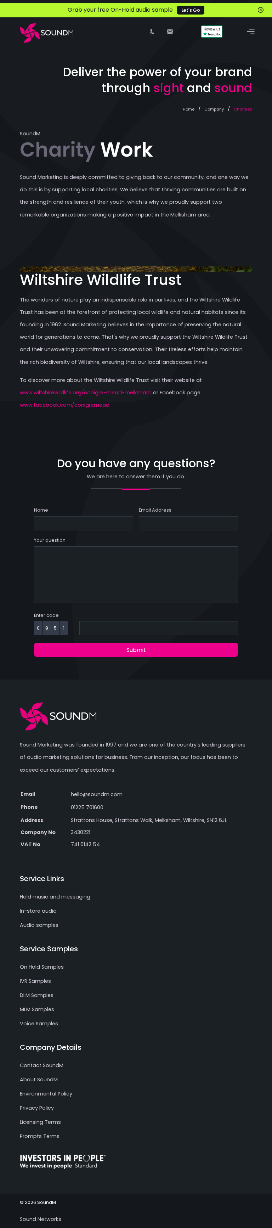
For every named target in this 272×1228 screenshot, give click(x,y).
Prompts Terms (40, 1136)
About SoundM (39, 1079)
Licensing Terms (40, 1122)
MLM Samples (37, 1009)
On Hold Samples (42, 966)
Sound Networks (40, 1219)
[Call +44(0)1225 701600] (151, 31)
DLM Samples (36, 995)
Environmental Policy (46, 1093)
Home (188, 109)
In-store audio (38, 910)
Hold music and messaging (55, 896)
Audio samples (39, 925)
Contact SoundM (41, 1065)
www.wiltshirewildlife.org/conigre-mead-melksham (86, 392)
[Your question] (136, 607)
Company (214, 109)
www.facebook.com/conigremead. (65, 405)
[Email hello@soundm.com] (170, 31)
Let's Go (191, 10)
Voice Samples (39, 1023)
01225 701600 (87, 807)
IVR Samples (35, 981)
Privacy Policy (37, 1107)
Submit (136, 650)
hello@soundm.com (97, 794)
